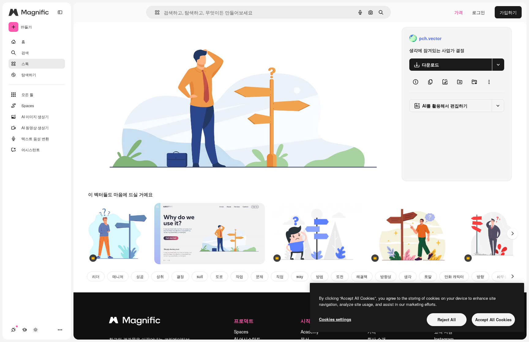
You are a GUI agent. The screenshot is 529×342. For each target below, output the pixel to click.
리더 (95, 276)
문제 (259, 276)
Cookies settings (335, 319)
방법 (319, 276)
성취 (160, 276)
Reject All (446, 319)
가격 (458, 12)
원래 (123, 38)
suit (200, 276)
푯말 (428, 276)
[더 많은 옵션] (489, 82)
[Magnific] (134, 321)
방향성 (385, 276)
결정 (180, 276)
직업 (279, 276)
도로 (219, 276)
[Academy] (24, 330)
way (299, 276)
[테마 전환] (35, 330)
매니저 (117, 276)
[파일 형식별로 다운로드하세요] (498, 64)
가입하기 (508, 12)
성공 (140, 276)
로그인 (478, 12)
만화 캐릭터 (454, 276)
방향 (480, 276)
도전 (339, 276)
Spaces (241, 332)
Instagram (444, 339)
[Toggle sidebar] (60, 12)
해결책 (361, 276)
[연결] (13, 330)
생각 (407, 276)
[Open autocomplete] (154, 12)
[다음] (512, 233)
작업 (239, 276)
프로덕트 (243, 320)
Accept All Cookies (493, 319)
